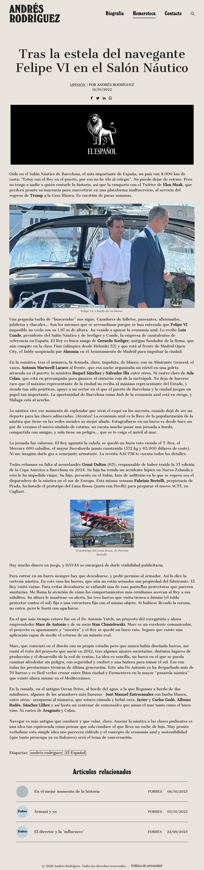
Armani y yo (45, 811)
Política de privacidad (146, 865)
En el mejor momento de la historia (67, 791)
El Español (75, 753)
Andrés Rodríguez (34, 13)
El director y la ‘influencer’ (59, 832)
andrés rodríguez (46, 753)
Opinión (77, 85)
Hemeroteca (144, 13)
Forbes (155, 791)
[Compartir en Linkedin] (104, 98)
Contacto (173, 13)
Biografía (115, 13)
